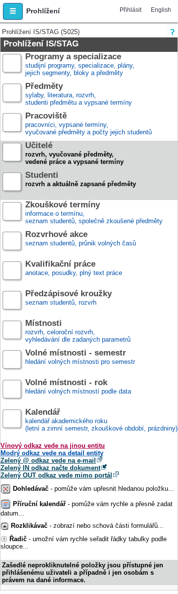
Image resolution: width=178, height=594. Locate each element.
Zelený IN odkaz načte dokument (50, 468)
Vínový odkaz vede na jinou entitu (52, 445)
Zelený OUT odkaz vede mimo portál (56, 475)
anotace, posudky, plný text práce (73, 269)
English (161, 9)
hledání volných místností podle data (78, 387)
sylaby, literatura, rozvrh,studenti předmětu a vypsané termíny (78, 94)
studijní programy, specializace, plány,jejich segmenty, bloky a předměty (79, 65)
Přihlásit (130, 9)
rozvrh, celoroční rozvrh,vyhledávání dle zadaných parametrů (78, 331)
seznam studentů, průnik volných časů (80, 239)
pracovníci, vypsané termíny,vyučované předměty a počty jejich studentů (88, 124)
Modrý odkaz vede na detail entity (51, 453)
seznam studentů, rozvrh (68, 298)
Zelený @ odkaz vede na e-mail (48, 460)
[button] (13, 11)
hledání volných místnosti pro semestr (80, 357)
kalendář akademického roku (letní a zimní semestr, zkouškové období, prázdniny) (101, 420)
